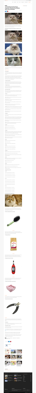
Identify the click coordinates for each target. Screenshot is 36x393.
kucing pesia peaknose (6, 338)
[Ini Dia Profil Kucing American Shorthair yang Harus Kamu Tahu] (7, 357)
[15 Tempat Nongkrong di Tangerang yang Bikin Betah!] (15, 381)
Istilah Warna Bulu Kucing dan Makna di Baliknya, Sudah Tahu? (19, 359)
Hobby (6, 5)
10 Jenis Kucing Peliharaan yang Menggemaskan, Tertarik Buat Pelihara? (19, 365)
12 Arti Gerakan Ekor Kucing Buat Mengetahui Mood (13, 359)
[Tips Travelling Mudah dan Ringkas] (13, 351)
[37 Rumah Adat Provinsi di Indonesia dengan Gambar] (15, 376)
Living (5, 5)
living (9, 338)
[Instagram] (24, 390)
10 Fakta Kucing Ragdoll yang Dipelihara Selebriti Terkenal (7, 365)
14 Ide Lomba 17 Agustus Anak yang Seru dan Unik (10, 380)
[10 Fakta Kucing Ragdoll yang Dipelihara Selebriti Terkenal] (7, 363)
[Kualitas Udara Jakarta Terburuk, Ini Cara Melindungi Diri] (6, 378)
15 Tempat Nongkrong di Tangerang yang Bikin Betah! (19, 380)
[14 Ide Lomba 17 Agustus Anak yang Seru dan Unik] (6, 381)
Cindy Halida (9, 344)
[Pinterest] (28, 0)
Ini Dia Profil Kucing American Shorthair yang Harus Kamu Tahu (7, 359)
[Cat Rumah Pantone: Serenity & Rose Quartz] (7, 351)
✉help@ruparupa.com (26, 392)
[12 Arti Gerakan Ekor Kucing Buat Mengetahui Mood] (13, 357)
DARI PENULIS (10, 348)
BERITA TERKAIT (6, 348)
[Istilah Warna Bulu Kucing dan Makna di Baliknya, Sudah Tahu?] (19, 357)
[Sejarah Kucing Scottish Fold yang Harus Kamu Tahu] (19, 351)
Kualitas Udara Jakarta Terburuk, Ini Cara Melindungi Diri (10, 378)
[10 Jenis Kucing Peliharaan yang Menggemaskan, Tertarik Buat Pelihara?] (19, 363)
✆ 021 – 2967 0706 (30, 392)
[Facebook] (23, 390)
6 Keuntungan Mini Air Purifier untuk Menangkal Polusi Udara (10, 375)
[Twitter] (29, 0)
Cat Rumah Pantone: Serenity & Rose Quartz (7, 353)
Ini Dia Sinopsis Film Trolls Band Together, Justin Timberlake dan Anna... (19, 378)
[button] (26, 0)
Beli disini (13, 230)
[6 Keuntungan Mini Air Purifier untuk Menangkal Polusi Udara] (6, 376)
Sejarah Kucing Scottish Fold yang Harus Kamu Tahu (19, 353)
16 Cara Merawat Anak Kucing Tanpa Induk (13, 365)
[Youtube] (30, 0)
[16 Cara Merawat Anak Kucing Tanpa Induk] (13, 363)
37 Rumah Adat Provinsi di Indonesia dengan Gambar (19, 375)
